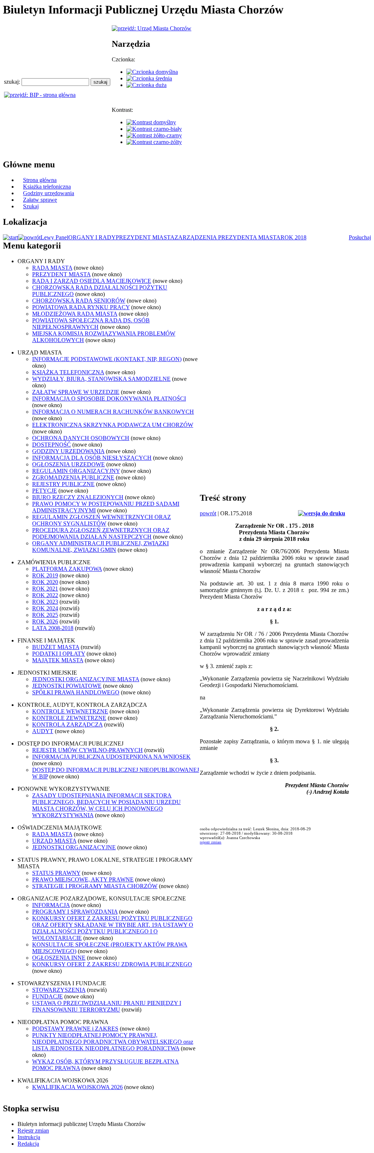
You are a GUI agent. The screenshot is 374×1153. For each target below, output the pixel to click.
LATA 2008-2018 (52, 628)
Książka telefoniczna (47, 186)
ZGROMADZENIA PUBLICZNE (73, 477)
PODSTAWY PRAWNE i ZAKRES (75, 1028)
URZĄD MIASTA (54, 841)
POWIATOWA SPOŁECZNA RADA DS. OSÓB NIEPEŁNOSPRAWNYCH (91, 323)
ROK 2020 (45, 582)
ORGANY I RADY (92, 237)
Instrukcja (29, 1137)
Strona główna (40, 180)
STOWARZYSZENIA (58, 990)
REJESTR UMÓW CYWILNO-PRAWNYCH (87, 750)
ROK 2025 (45, 615)
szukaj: (13, 82)
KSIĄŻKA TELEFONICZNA (68, 372)
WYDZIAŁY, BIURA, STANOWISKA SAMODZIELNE (101, 379)
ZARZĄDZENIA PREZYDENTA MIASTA (227, 237)
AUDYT (42, 731)
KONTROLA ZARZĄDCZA (67, 724)
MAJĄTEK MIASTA (57, 660)
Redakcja (28, 1144)
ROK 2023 (45, 602)
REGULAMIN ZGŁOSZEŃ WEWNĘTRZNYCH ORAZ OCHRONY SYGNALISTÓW (101, 520)
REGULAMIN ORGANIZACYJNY (76, 471)
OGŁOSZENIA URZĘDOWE (68, 464)
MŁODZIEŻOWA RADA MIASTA (74, 314)
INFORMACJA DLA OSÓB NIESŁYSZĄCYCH (92, 458)
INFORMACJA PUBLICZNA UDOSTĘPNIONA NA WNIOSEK (111, 757)
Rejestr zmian (33, 1130)
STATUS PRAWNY (56, 873)
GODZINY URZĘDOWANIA (68, 451)
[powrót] (29, 237)
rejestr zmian (210, 842)
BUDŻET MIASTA (55, 647)
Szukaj (31, 206)
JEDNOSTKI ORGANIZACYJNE (74, 847)
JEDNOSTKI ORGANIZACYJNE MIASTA (85, 679)
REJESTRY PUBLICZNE (63, 484)
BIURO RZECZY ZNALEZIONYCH (77, 497)
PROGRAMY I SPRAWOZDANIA (75, 912)
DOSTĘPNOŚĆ (51, 444)
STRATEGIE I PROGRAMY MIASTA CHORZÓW (94, 886)
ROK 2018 (293, 237)
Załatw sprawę (40, 200)
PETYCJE (44, 491)
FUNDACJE (47, 996)
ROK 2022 (45, 595)
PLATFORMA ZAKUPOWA (67, 569)
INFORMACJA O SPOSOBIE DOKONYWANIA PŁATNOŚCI (109, 398)
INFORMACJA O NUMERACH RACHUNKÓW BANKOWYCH (113, 412)
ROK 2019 (45, 575)
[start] (10, 237)
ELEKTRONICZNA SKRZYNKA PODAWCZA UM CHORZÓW (112, 425)
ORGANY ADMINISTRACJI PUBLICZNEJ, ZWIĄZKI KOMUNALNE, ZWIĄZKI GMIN (100, 546)
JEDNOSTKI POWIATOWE (67, 686)
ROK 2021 (45, 588)
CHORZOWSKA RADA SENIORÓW (78, 300)
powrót (208, 513)
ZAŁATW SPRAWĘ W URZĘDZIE (75, 392)
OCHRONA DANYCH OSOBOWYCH (80, 438)
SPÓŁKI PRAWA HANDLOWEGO (75, 692)
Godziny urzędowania (48, 193)
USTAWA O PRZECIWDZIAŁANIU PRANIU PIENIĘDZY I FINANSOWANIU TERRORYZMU (106, 1006)
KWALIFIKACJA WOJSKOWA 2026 (77, 1087)
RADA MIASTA (52, 268)
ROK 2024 (45, 608)
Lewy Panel (54, 237)
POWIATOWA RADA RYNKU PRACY (81, 307)
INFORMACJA (51, 905)
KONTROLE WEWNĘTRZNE (70, 711)
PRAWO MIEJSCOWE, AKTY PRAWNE (83, 879)
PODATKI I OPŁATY (58, 654)
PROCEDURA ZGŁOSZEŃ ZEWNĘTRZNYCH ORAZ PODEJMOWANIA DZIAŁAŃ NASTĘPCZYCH (100, 533)
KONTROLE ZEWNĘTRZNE (69, 718)
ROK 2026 (45, 621)
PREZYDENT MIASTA (145, 237)
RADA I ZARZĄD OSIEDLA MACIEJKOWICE (91, 281)
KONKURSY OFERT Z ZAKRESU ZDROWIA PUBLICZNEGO (112, 964)
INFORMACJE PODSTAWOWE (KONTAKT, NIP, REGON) (107, 359)
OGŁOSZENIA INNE (58, 958)
